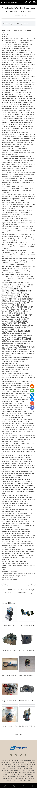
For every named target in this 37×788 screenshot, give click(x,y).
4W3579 (9, 323)
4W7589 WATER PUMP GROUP (14, 244)
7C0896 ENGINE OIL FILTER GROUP (16, 340)
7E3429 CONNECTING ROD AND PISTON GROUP (18, 522)
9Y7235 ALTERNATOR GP (20, 443)
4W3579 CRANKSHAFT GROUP (15, 324)
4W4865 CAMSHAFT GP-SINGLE (15, 284)
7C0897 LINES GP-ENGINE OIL (16, 366)
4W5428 (8, 178)
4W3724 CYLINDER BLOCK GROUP (16, 332)
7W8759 (9, 427)
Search (34, 6)
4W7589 (8, 243)
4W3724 (9, 331)
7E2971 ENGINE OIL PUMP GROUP (16, 534)
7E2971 (8, 533)
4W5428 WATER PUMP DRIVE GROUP (17, 179)
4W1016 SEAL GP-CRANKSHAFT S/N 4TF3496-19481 (18, 212)
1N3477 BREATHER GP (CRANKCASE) (14, 149)
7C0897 (8, 365)
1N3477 (8, 148)
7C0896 (8, 339)
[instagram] (21, 754)
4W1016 (8, 211)
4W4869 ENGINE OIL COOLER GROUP (17, 300)
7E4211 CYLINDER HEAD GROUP (16, 464)
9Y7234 (8, 529)
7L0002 (7, 194)
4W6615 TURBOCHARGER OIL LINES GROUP (18, 382)
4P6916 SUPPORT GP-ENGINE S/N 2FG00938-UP (17, 556)
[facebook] (11, 754)
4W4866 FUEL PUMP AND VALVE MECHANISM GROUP (18, 348)
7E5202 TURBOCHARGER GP (16, 563)
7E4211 (8, 463)
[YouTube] (16, 754)
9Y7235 (8, 443)
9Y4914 (8, 411)
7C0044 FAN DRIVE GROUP (21, 172)
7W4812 (8, 156)
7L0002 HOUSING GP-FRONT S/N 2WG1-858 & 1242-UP (18, 195)
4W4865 (9, 283)
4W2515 (8, 251)
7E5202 (8, 562)
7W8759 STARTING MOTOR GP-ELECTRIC (18, 428)
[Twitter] (25, 754)
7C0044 (8, 172)
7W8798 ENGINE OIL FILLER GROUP (16, 204)
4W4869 (9, 299)
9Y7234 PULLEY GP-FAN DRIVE (15, 530)
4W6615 (9, 381)
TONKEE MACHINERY (9, 2)
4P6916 (8, 555)
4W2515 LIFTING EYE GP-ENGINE (15, 252)
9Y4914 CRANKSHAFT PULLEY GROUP (18, 412)
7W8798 (8, 203)
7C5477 (5, 574)
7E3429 (8, 521)
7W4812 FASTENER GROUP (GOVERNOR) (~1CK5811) (16, 157)
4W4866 (9, 347)
